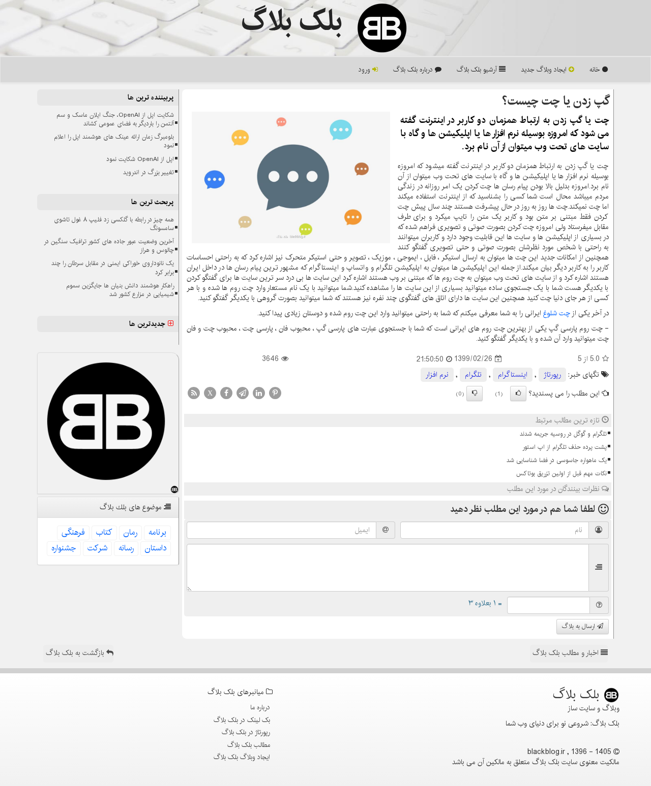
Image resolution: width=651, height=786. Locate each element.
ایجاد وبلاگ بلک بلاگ (242, 757)
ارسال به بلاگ (579, 626)
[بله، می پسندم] (518, 393)
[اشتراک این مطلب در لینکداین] (259, 392)
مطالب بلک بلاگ (248, 744)
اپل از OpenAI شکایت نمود (140, 159)
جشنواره (63, 548)
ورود (365, 69)
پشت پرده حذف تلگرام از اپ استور (564, 447)
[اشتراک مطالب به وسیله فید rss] (194, 392)
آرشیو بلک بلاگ (478, 69)
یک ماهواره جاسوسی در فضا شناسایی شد (557, 460)
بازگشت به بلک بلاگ (76, 653)
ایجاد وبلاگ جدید (545, 69)
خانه (595, 69)
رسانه (126, 548)
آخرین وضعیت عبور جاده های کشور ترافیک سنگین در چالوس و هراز (109, 246)
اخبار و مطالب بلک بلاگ (566, 653)
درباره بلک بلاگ (414, 69)
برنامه (157, 532)
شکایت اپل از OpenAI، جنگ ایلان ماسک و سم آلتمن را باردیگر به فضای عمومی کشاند (115, 119)
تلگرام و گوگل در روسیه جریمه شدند (563, 434)
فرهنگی (73, 532)
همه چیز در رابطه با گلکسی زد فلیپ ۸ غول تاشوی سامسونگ (114, 224)
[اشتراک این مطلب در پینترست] (275, 392)
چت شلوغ (556, 313)
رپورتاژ (552, 375)
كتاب (104, 532)
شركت (97, 548)
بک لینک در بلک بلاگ (242, 720)
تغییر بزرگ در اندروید (148, 172)
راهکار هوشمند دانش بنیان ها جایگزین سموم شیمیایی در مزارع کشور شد (120, 290)
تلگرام (473, 375)
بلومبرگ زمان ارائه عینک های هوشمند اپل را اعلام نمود (114, 141)
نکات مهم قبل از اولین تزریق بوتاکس (561, 473)
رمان (130, 532)
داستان (155, 548)
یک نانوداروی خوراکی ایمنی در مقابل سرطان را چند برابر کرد (112, 267)
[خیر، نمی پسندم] (474, 393)
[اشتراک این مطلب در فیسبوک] (226, 392)
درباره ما (260, 707)
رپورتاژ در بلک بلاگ (246, 732)
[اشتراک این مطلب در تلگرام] (242, 392)
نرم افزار (437, 375)
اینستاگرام (512, 375)
